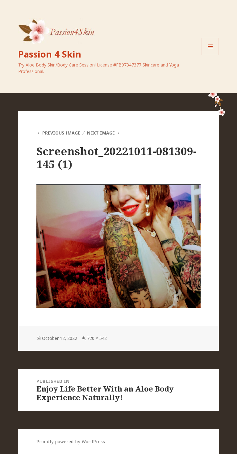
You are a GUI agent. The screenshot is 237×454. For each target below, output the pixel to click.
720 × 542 (97, 338)
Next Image (101, 133)
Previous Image (61, 133)
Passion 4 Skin (49, 54)
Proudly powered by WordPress (70, 441)
